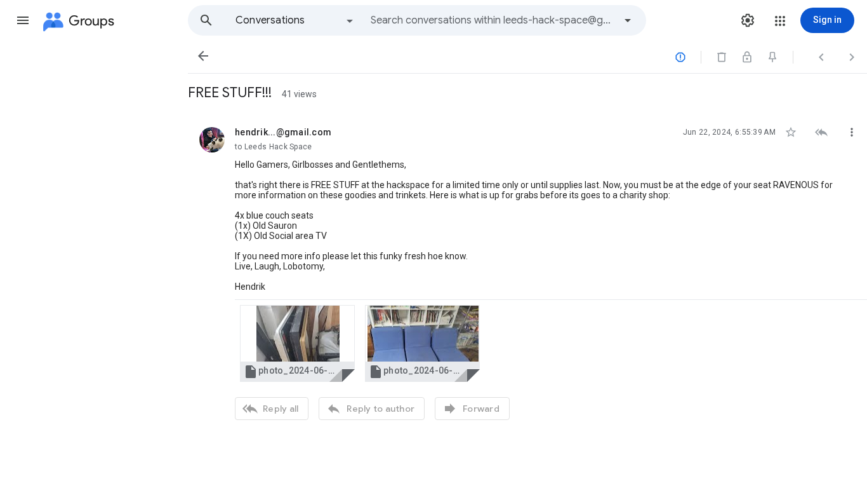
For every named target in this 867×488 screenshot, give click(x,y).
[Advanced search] (627, 20)
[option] (295, 20)
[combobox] (492, 20)
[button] (23, 20)
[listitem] (527, 272)
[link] (297, 343)
